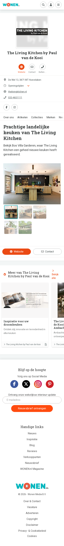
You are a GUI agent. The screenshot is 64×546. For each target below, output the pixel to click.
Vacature (32, 507)
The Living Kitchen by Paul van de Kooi (23, 344)
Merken (50, 117)
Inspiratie (32, 439)
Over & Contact (32, 501)
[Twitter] (26, 384)
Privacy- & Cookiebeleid (32, 530)
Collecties (37, 117)
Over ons (8, 117)
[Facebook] (14, 384)
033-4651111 (15, 97)
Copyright (32, 519)
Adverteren (32, 513)
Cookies (32, 536)
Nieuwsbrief (32, 463)
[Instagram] (38, 384)
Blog (32, 445)
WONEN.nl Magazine (32, 468)
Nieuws (32, 433)
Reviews (32, 451)
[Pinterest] (50, 384)
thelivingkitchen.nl (17, 91)
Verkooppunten (32, 457)
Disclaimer (32, 524)
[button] (7, 183)
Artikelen (22, 117)
